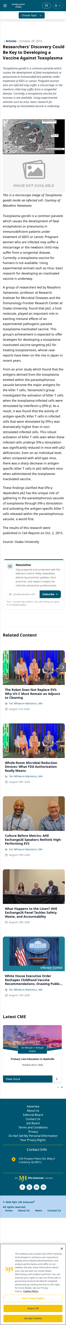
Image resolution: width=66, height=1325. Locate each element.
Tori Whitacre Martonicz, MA (25, 703)
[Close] (62, 1248)
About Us (33, 1111)
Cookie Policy (30, 1291)
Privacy (33, 1131)
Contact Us (33, 1119)
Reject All (33, 1308)
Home (8, 1210)
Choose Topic (29, 15)
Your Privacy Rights (33, 1140)
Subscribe (48, 594)
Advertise (33, 1106)
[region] (33, 1284)
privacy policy (19, 604)
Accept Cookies (33, 1318)
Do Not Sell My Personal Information (33, 1136)
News (38, 1210)
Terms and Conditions (33, 1127)
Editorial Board (33, 1115)
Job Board (33, 1123)
